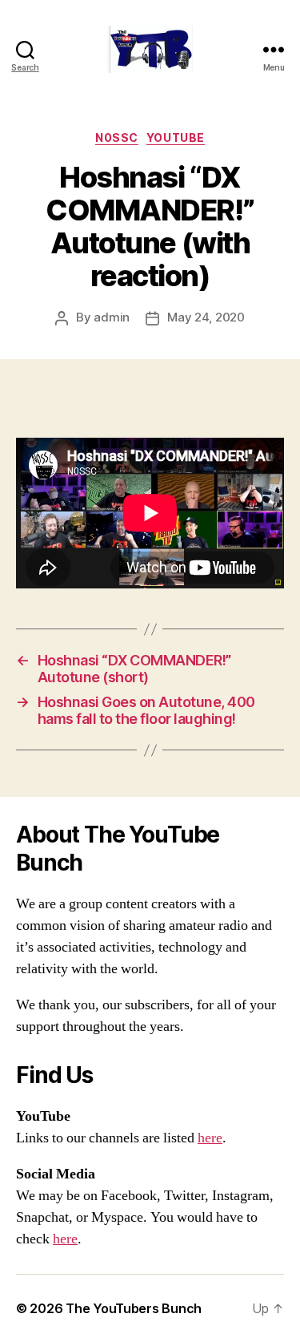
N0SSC (116, 137)
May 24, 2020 (206, 317)
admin (112, 317)
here (210, 1138)
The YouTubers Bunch (134, 1308)
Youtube (175, 137)
